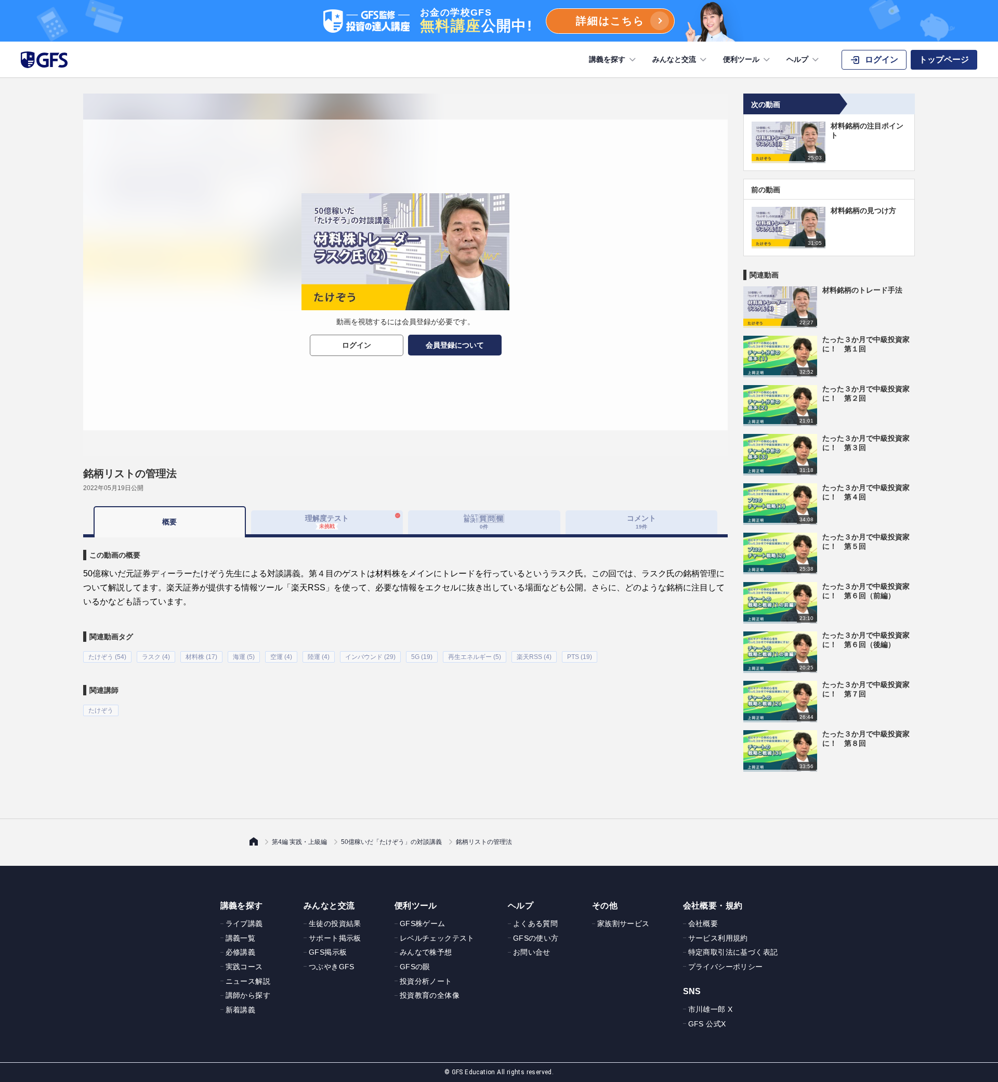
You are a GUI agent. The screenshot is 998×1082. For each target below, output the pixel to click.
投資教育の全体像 (429, 995)
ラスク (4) (156, 657)
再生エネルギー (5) (474, 657)
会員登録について (455, 345)
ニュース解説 (248, 981)
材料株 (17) (201, 657)
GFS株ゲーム (422, 923)
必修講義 (241, 952)
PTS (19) (579, 657)
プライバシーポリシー (725, 966)
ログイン (356, 345)
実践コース (244, 966)
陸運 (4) (319, 657)
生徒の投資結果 (335, 923)
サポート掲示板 (335, 938)
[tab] (484, 522)
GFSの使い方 (536, 938)
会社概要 (703, 923)
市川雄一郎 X (710, 1009)
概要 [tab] (169, 522)
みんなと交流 (674, 59)
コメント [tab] (641, 521)
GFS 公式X (707, 1024)
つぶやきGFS (331, 966)
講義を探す (607, 59)
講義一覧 (241, 938)
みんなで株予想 (426, 952)
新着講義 (241, 1010)
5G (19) (421, 657)
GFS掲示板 (328, 952)
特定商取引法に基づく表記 (733, 952)
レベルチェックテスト (437, 938)
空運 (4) (281, 657)
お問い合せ (531, 952)
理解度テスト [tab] (327, 521)
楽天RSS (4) (534, 657)
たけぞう (100, 710)
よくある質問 (535, 923)
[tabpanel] (405, 626)
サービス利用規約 (718, 938)
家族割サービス (623, 923)
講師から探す (248, 995)
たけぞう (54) (107, 657)
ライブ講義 (244, 923)
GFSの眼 (415, 966)
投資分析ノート (426, 981)
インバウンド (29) (370, 657)
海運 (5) (244, 657)
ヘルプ (797, 59)
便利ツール (741, 59)
